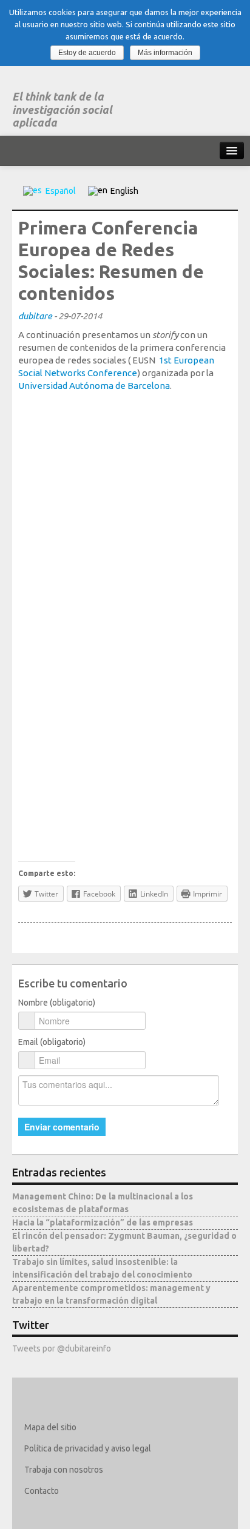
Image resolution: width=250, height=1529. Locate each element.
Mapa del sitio (50, 1427)
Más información (165, 52)
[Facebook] (51, 1512)
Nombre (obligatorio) (56, 1002)
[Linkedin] (69, 1512)
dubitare (35, 316)
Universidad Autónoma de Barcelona (94, 385)
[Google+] (87, 1512)
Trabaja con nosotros (63, 1469)
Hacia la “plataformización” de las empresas (102, 1222)
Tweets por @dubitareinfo (61, 1348)
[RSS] (122, 1512)
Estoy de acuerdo (87, 52)
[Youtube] (104, 1512)
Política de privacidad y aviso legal (87, 1448)
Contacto (41, 1491)
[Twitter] (34, 1512)
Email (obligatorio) (52, 1042)
